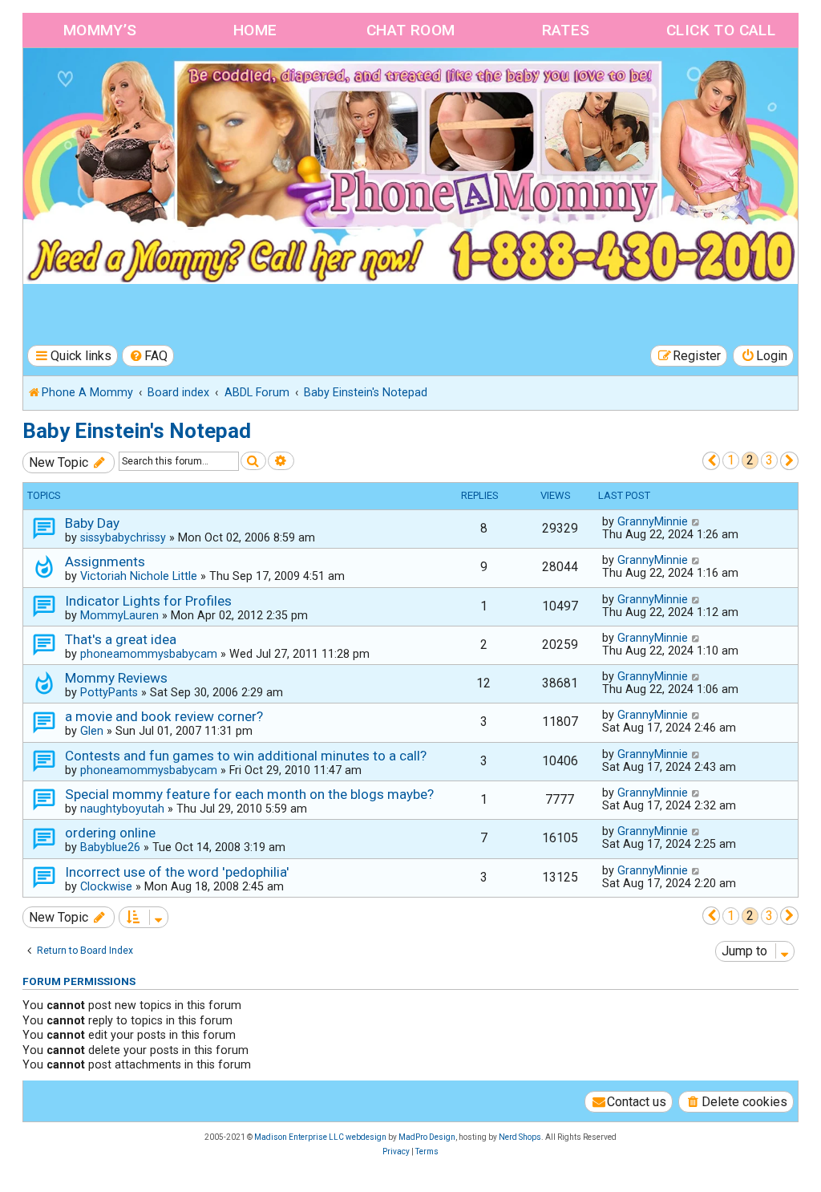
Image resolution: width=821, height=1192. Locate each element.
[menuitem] (148, 356)
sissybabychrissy (123, 537)
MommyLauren (119, 615)
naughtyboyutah (122, 808)
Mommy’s (100, 30)
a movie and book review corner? (164, 716)
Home (255, 30)
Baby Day (92, 523)
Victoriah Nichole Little (138, 576)
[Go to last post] (696, 521)
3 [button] (769, 460)
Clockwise (106, 886)
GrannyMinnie (652, 521)
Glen (91, 730)
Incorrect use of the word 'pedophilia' (177, 872)
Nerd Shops (520, 1137)
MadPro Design (426, 1137)
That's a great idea (120, 639)
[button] (711, 461)
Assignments (105, 561)
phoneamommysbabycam (148, 653)
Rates (566, 30)
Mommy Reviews (116, 678)
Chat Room (410, 30)
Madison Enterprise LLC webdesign (320, 1137)
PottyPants (109, 692)
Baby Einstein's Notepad (136, 431)
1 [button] (730, 460)
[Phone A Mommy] (115, 82)
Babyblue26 (110, 847)
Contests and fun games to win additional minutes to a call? (246, 756)
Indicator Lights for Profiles (148, 601)
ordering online (110, 833)
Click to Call (720, 30)
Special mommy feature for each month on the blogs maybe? (249, 794)
